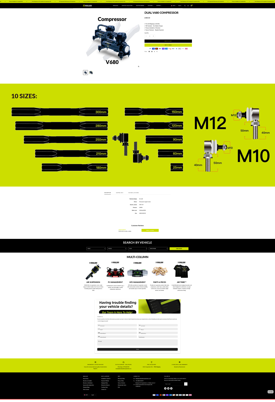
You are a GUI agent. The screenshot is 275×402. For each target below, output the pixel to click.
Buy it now (168, 45)
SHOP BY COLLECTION (127, 5)
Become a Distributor (88, 382)
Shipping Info (119, 192)
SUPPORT (158, 5)
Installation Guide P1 (105, 378)
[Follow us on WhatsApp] (171, 388)
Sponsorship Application (88, 385)
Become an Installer (87, 380)
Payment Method (105, 380)
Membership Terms (122, 385)
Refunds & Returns (133, 192)
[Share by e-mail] (156, 51)
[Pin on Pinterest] (152, 51)
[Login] (188, 5)
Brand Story (85, 378)
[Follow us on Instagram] (168, 388)
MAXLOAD (115, 5)
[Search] (185, 5)
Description (107, 192)
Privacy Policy (121, 380)
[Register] (185, 384)
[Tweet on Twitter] (154, 51)
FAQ (119, 387)
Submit (137, 349)
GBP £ (174, 5)
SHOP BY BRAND (140, 5)
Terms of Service (121, 382)
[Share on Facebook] (149, 51)
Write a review (150, 230)
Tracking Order (104, 387)
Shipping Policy (104, 382)
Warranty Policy (121, 378)
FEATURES (150, 5)
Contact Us (103, 389)
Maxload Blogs (86, 387)
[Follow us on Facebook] (165, 388)
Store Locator (86, 389)
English (179, 5)
